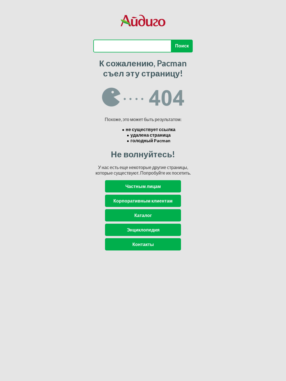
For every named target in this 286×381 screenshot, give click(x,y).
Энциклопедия (143, 229)
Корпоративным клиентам (143, 200)
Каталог (143, 215)
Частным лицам (143, 186)
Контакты (143, 244)
